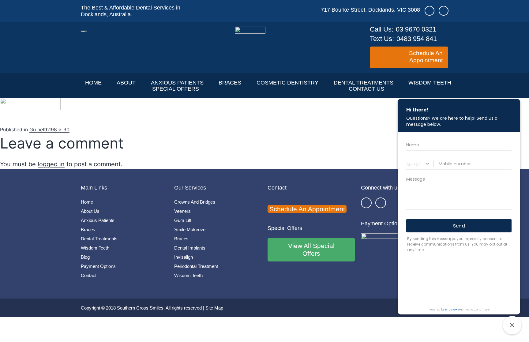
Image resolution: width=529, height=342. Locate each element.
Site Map (214, 307)
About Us (90, 211)
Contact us (366, 89)
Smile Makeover (190, 229)
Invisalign (183, 257)
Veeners (182, 211)
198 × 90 (59, 129)
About (126, 83)
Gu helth (39, 129)
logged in (51, 164)
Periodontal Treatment (196, 266)
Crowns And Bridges (194, 202)
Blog (85, 257)
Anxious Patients (177, 83)
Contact (88, 275)
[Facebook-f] (366, 202)
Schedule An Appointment (307, 208)
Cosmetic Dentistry (287, 83)
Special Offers (175, 89)
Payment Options (98, 266)
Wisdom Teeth (429, 83)
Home (93, 83)
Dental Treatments (363, 83)
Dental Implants (189, 247)
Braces (230, 83)
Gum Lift (182, 220)
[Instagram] (380, 202)
